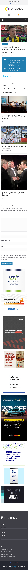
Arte (2, 538)
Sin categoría (5, 43)
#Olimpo (11, 62)
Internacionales (4, 540)
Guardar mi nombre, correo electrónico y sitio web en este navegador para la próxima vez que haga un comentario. (13, 257)
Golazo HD (3, 527)
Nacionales (3, 532)
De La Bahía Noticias (16, 55)
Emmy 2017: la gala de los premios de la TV (14, 88)
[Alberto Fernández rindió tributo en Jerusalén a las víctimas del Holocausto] (14, 156)
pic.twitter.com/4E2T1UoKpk (14, 65)
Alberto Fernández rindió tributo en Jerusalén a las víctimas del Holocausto (13, 193)
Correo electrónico (6, 240)
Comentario (4, 216)
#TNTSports (10, 64)
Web (2, 246)
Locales (2, 524)
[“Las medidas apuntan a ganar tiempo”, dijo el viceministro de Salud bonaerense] (14, 97)
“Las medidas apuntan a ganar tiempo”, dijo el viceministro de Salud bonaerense (13, 116)
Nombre (3, 234)
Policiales (3, 530)
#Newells (19, 62)
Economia (3, 535)
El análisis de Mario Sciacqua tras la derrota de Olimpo (14, 84)
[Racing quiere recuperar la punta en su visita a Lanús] (14, 127)
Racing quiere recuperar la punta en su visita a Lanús (14, 147)
